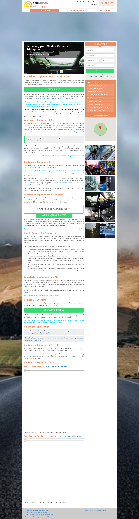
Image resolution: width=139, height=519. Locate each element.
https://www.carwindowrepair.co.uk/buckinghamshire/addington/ (52, 98)
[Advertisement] (69, 26)
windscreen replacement (95, 91)
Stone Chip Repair (104, 10)
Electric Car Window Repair (76, 10)
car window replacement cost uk (97, 107)
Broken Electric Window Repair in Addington (39, 514)
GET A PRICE (54, 89)
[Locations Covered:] (24, 1)
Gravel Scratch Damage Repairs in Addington (39, 517)
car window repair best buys (96, 110)
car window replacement (95, 88)
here (65, 432)
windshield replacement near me (98, 98)
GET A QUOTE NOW (54, 215)
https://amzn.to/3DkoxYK (70, 436)
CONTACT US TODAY (54, 310)
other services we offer (95, 104)
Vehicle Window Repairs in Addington (37, 510)
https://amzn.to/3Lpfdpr (56, 366)
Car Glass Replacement (44, 10)
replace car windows (94, 101)
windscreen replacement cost (97, 85)
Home (26, 10)
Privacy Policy (89, 510)
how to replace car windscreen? (97, 95)
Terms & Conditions (101, 510)
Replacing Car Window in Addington (36, 512)
